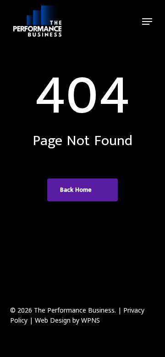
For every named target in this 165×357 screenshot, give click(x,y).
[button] (147, 21)
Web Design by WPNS (67, 320)
